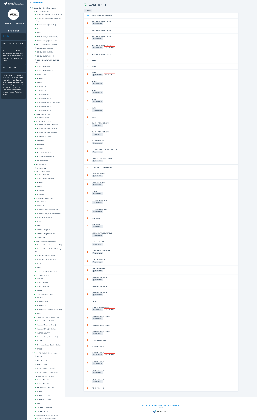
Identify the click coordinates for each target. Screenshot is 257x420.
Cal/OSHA (6, 36)
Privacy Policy (157, 405)
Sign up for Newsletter (172, 405)
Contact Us (146, 405)
